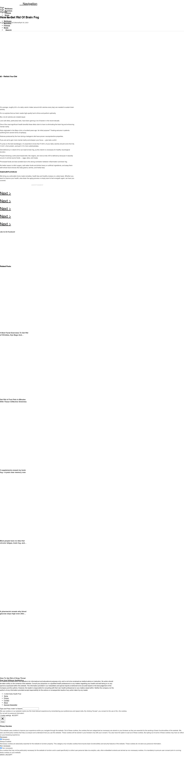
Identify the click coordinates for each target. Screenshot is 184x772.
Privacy (6, 698)
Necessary (6, 739)
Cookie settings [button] (5, 715)
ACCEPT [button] (15, 715)
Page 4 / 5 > (37, 193)
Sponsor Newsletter (10, 705)
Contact (6, 700)
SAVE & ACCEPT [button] (6, 755)
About (6, 703)
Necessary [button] (3, 737)
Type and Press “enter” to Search (11, 708)
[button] (28, 3)
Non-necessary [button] (5, 746)
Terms (6, 696)
